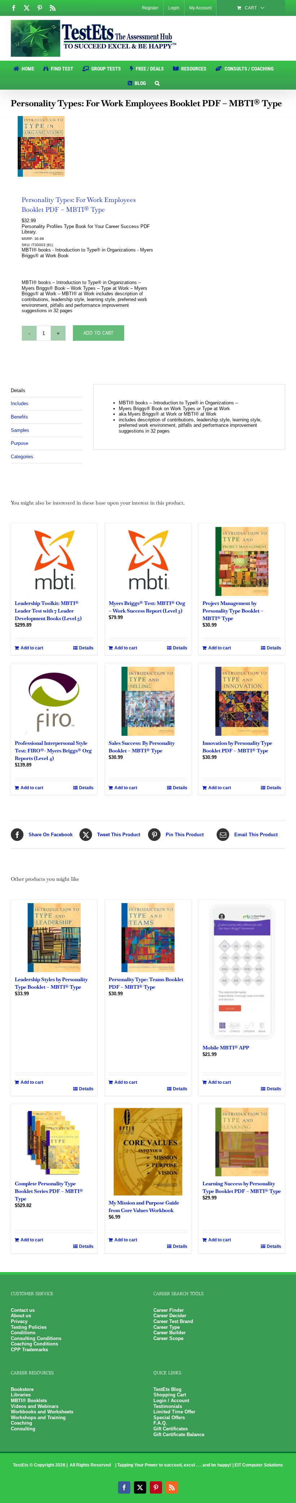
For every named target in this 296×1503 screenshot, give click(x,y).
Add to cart (98, 333)
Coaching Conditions (34, 1344)
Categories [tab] (22, 456)
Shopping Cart (169, 1394)
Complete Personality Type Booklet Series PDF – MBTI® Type (49, 1191)
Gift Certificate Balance (178, 1434)
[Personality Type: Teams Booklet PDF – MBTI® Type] (148, 937)
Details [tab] (18, 390)
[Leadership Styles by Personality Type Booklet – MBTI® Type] (54, 937)
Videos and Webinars (34, 1406)
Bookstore (22, 1389)
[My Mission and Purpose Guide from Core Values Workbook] (148, 1151)
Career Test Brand (173, 1321)
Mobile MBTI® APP (226, 1047)
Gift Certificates (170, 1428)
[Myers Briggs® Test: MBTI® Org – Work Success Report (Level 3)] (148, 561)
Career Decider (169, 1315)
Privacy (19, 1321)
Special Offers (169, 1417)
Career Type (166, 1327)
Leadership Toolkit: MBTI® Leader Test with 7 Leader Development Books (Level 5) (48, 611)
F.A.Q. (160, 1423)
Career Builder (169, 1332)
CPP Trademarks (29, 1349)
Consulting (23, 1428)
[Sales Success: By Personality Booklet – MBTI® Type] (148, 701)
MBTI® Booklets (29, 1400)
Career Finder (168, 1310)
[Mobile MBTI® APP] (242, 971)
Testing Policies (29, 1327)
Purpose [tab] (19, 443)
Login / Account (171, 1400)
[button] (157, 82)
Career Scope (168, 1338)
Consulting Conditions (36, 1338)
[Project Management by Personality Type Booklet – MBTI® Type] (242, 561)
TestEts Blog (167, 1389)
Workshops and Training (38, 1417)
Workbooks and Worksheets (42, 1411)
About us (21, 1315)
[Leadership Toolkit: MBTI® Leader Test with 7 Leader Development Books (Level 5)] (54, 561)
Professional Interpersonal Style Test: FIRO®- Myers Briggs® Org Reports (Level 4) (53, 750)
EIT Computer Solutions (259, 1465)
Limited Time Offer (174, 1411)
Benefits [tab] (19, 417)
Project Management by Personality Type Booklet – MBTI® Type (233, 611)
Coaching (21, 1423)
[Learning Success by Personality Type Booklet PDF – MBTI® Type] (242, 1142)
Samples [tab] (20, 430)
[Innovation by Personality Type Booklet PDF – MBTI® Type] (242, 701)
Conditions (23, 1332)
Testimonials (167, 1406)
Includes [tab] (20, 403)
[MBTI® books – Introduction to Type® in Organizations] (77, 146)
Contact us (23, 1310)
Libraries (21, 1394)
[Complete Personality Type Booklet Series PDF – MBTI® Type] (54, 1142)
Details (86, 647)
